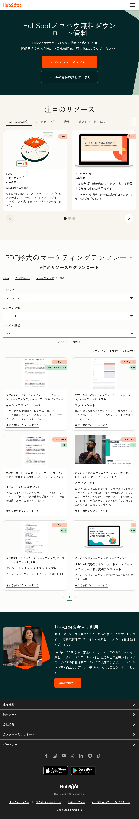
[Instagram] (54, 756)
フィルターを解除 (67, 342)
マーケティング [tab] (45, 121)
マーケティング (45, 278)
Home (6, 278)
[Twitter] (72, 756)
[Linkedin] (81, 756)
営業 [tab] (67, 121)
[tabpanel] (69, 177)
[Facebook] (46, 756)
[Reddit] (90, 756)
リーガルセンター (19, 802)
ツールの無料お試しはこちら (69, 77)
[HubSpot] (12, 5)
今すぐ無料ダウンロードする (22, 425)
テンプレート (22, 278)
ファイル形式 (11, 325)
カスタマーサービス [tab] (92, 121)
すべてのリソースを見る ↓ (70, 61)
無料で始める (68, 683)
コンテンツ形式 (13, 307)
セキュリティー (76, 802)
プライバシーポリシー (48, 802)
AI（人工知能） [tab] (19, 121)
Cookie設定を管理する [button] (69, 809)
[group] (35, 170)
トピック (8, 290)
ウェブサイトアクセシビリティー (111, 802)
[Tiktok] (98, 756)
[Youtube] (63, 756)
